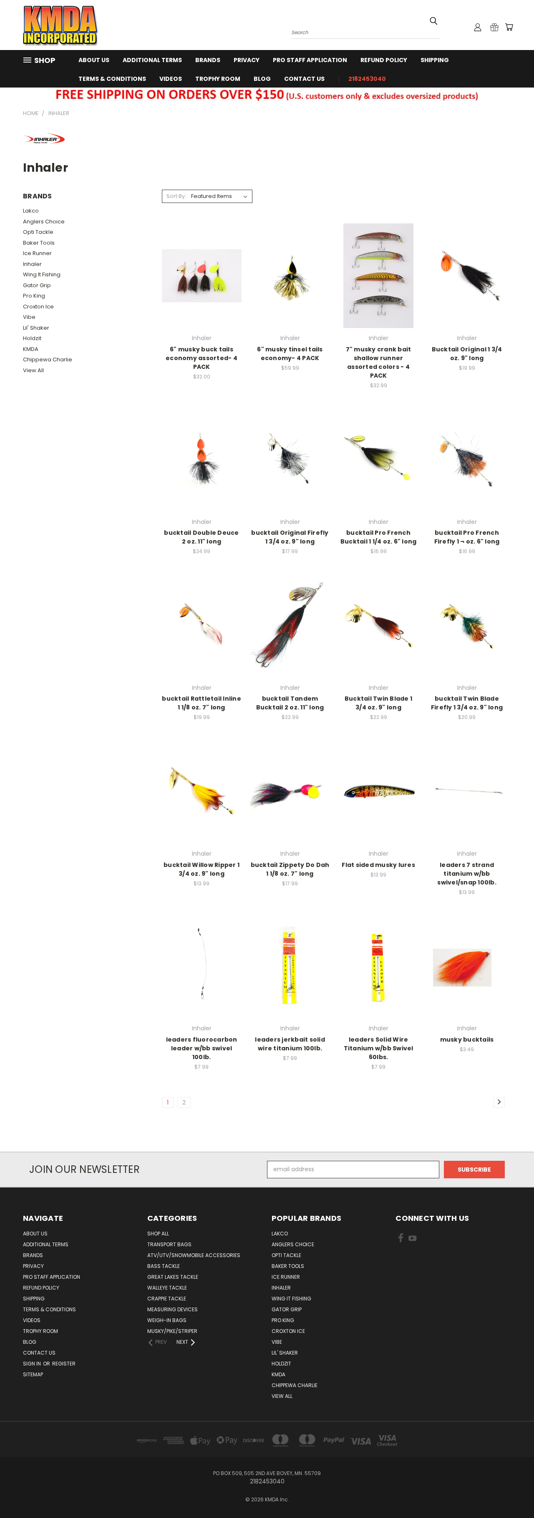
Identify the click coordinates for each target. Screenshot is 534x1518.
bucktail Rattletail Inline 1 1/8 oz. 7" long (201, 702)
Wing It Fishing (41, 274)
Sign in (32, 1363)
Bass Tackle (163, 1266)
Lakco (31, 211)
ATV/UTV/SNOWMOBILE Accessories (193, 1255)
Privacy (246, 60)
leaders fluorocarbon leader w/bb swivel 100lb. (201, 1048)
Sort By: (176, 196)
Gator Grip (37, 285)
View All (33, 370)
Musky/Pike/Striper (172, 1331)
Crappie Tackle (166, 1298)
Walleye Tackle (167, 1287)
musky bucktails (467, 1039)
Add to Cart (201, 290)
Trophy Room (217, 79)
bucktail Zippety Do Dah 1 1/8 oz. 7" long (290, 869)
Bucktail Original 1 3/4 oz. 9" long (467, 353)
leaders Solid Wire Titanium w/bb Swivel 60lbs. (378, 1048)
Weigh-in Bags (166, 1320)
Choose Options (467, 290)
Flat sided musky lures (378, 865)
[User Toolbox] (478, 27)
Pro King (34, 296)
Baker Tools (39, 243)
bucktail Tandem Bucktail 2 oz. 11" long (290, 702)
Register (64, 1363)
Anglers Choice (44, 221)
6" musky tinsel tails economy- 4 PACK (289, 353)
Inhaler (32, 264)
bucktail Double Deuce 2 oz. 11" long (201, 537)
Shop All (158, 1233)
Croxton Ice (38, 307)
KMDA (30, 349)
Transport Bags (169, 1244)
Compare (198, 274)
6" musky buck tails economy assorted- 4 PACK (201, 358)
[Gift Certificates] (494, 27)
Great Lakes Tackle (172, 1276)
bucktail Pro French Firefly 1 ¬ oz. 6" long (467, 537)
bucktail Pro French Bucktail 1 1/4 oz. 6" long (378, 537)
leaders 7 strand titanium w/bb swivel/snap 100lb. (466, 874)
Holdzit (32, 338)
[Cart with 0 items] (509, 27)
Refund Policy (383, 60)
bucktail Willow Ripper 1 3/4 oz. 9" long (201, 869)
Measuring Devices (172, 1309)
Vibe (29, 317)
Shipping (435, 60)
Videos (170, 79)
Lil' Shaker (36, 328)
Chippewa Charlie (47, 359)
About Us (93, 60)
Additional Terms (152, 60)
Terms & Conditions (112, 79)
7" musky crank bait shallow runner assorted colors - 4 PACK (378, 362)
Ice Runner (37, 253)
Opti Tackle (38, 232)
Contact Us (304, 79)
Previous (512, 1492)
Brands (207, 60)
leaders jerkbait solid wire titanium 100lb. (290, 1043)
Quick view (201, 258)
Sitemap (33, 1374)
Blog (262, 79)
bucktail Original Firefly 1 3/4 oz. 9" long (289, 537)
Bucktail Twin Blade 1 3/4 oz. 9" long (378, 702)
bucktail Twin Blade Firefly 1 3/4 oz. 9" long (467, 702)
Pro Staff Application (310, 60)
